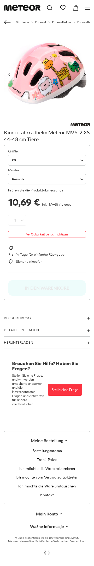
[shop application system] (47, 552)
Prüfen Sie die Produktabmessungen (37, 190)
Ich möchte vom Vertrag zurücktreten (47, 477)
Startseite (22, 22)
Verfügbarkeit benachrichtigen (47, 234)
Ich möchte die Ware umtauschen (47, 486)
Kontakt (47, 495)
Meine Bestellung (47, 440)
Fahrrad (40, 22)
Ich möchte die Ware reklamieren (47, 468)
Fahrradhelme (61, 22)
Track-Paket (47, 460)
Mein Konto (47, 513)
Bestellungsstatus (47, 451)
